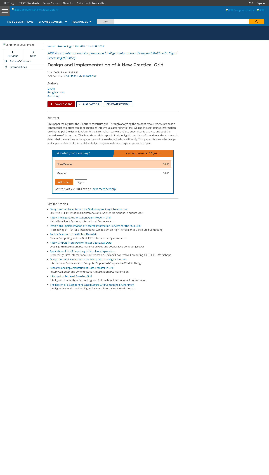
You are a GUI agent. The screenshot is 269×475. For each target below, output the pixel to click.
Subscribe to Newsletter (91, 3)
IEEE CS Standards (28, 3)
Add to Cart (64, 182)
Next (33, 56)
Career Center (51, 3)
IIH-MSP (80, 46)
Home (50, 46)
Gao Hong (53, 96)
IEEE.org (9, 3)
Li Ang (51, 88)
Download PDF (63, 104)
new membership (104, 189)
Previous (13, 56)
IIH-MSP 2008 (96, 46)
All (104, 21)
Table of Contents (20, 61)
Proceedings (65, 46)
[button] (250, 3)
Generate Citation (118, 104)
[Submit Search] (256, 21)
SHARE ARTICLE (90, 104)
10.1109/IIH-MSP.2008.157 (81, 76)
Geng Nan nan (55, 92)
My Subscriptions (20, 21)
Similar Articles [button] (18, 67)
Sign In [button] (261, 3)
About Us (68, 3)
